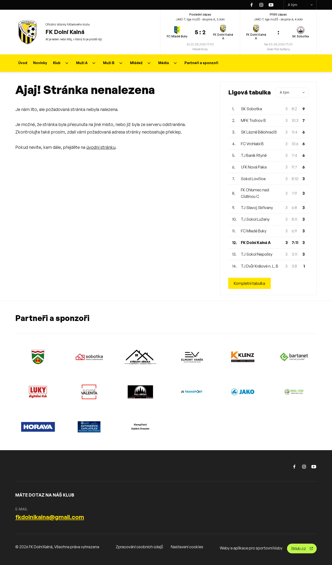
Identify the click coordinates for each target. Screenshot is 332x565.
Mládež (136, 63)
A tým (292, 5)
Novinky (40, 63)
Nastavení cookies (187, 546)
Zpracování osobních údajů (139, 546)
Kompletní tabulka (249, 283)
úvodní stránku (100, 147)
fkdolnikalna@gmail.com (49, 517)
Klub (57, 63)
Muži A (81, 63)
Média (163, 63)
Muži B (108, 63)
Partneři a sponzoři (201, 63)
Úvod (22, 63)
